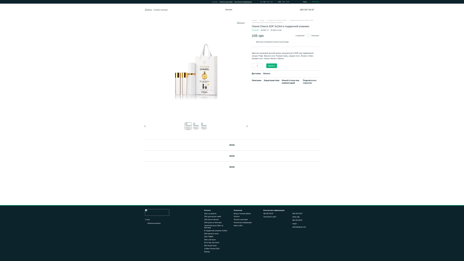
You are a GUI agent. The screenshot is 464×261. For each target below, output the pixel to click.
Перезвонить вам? (269, 217)
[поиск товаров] (241, 10)
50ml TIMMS (208, 237)
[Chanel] (241, 23)
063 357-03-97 (307, 10)
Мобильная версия (154, 223)
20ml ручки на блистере (212, 222)
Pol (271, 2)
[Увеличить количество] (261, 66)
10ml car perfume (210, 213)
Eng (268, 2)
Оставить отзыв (276, 30)
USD (283, 2)
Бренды (207, 252)
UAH (279, 2)
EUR (287, 2)
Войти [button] (258, 42)
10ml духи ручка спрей (212, 216)
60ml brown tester (210, 245)
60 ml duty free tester (211, 242)
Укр (261, 2)
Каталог (215, 2)
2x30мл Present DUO (211, 249)
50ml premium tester (211, 234)
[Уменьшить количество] (253, 66)
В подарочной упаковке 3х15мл (215, 231)
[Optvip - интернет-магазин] (157, 212)
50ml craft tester (210, 240)
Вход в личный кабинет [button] (242, 213)
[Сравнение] (293, 2)
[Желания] (297, 2)
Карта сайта (238, 225)
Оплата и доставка (226, 2)
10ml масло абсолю (211, 219)
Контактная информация (243, 2)
